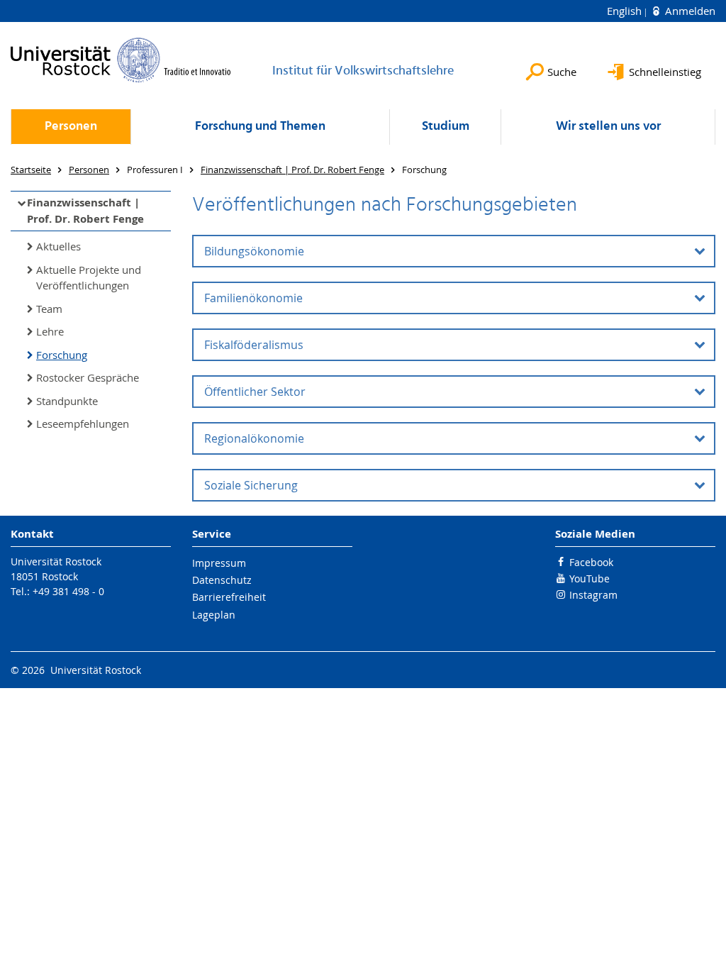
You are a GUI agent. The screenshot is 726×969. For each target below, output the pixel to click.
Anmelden (688, 11)
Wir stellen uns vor (608, 126)
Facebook (591, 562)
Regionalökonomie (254, 438)
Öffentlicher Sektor (255, 391)
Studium (445, 126)
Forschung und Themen (260, 126)
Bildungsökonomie (254, 251)
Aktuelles (58, 246)
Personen (71, 126)
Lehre (50, 331)
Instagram (593, 595)
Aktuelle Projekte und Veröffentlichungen (88, 277)
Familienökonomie (253, 298)
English (625, 11)
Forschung (61, 355)
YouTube (589, 578)
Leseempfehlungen (82, 423)
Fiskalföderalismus (253, 345)
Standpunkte (67, 401)
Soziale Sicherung (251, 485)
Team (49, 308)
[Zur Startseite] (121, 60)
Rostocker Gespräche (87, 377)
